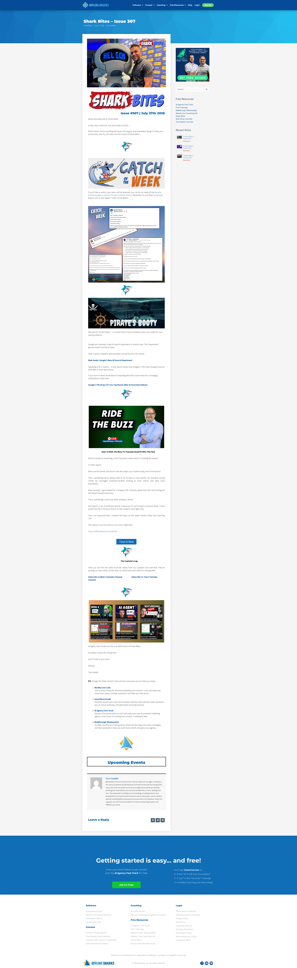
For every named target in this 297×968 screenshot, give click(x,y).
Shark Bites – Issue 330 (188, 156)
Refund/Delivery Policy (186, 936)
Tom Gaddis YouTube (184, 122)
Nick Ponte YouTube (184, 119)
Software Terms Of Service (188, 915)
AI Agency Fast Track (103, 710)
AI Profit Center (138, 911)
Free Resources (177, 5)
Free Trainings (182, 107)
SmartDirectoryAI (94, 911)
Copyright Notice (184, 926)
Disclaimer (181, 922)
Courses (148, 5)
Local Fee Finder (93, 922)
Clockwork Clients (94, 918)
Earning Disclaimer (184, 929)
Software (136, 5)
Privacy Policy (182, 918)
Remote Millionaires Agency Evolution (148, 915)
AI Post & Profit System (96, 933)
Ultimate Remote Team (97, 943)
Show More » (186, 141)
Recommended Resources (143, 943)
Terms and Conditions (186, 911)
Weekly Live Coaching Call (186, 113)
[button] (153, 820)
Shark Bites (88, 25)
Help (190, 5)
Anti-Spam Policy (184, 933)
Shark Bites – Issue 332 (188, 137)
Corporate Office (183, 940)
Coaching (161, 5)
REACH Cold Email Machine (98, 915)
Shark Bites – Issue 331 (188, 147)
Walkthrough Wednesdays (186, 110)
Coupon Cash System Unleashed (101, 940)
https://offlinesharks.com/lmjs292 (102, 531)
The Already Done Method (98, 936)
